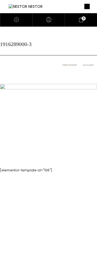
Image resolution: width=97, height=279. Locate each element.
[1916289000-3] (48, 116)
